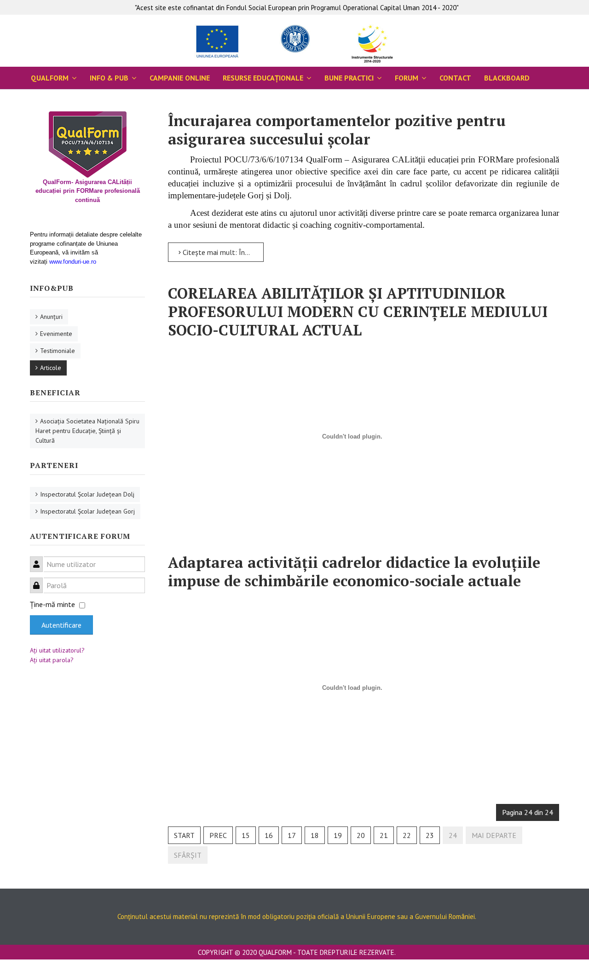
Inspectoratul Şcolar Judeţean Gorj (87, 511)
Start (184, 835)
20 (361, 835)
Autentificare (61, 625)
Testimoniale (57, 351)
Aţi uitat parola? (52, 660)
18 (315, 835)
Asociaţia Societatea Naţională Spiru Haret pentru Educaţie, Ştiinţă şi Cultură (87, 431)
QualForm (50, 77)
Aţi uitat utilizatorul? (57, 650)
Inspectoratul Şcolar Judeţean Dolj (87, 494)
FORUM (406, 77)
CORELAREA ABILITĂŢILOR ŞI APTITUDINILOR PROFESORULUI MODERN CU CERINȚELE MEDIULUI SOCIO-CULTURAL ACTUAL (358, 311)
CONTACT (455, 77)
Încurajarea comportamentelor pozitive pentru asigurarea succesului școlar (337, 130)
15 (246, 835)
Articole (50, 368)
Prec (218, 835)
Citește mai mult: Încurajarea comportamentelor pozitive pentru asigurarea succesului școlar (222, 252)
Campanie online (180, 77)
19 (338, 835)
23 (430, 835)
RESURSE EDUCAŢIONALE (263, 77)
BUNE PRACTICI (349, 77)
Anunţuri (51, 316)
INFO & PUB (109, 77)
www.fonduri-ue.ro (72, 261)
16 (269, 835)
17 (292, 835)
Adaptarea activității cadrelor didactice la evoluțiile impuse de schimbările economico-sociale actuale (354, 571)
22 (407, 835)
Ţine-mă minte (52, 604)
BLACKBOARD (507, 77)
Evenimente (56, 333)
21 (384, 835)
